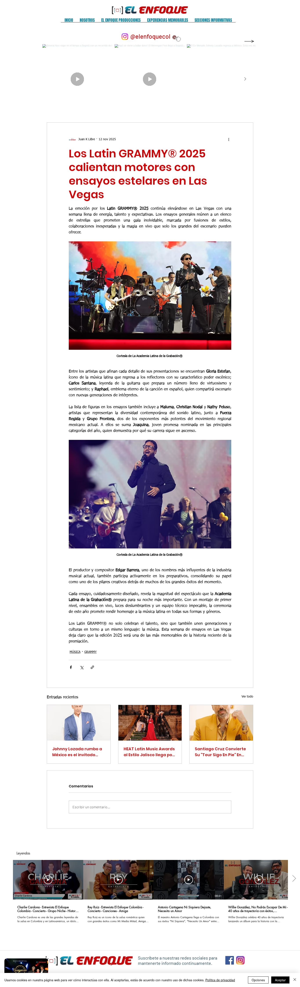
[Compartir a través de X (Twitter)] (82, 667)
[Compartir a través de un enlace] (92, 667)
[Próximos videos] (294, 879)
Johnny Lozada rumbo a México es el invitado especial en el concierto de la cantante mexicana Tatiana (78, 752)
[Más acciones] (228, 139)
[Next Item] (245, 79)
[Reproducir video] (48, 879)
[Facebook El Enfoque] (229, 960)
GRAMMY (90, 652)
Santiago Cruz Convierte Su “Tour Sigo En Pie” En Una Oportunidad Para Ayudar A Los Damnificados (220, 752)
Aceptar (280, 980)
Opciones (258, 980)
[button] (87, 21)
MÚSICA (75, 652)
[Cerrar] (294, 979)
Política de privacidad (220, 980)
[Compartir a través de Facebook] (71, 667)
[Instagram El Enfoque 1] (240, 960)
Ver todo (247, 696)
